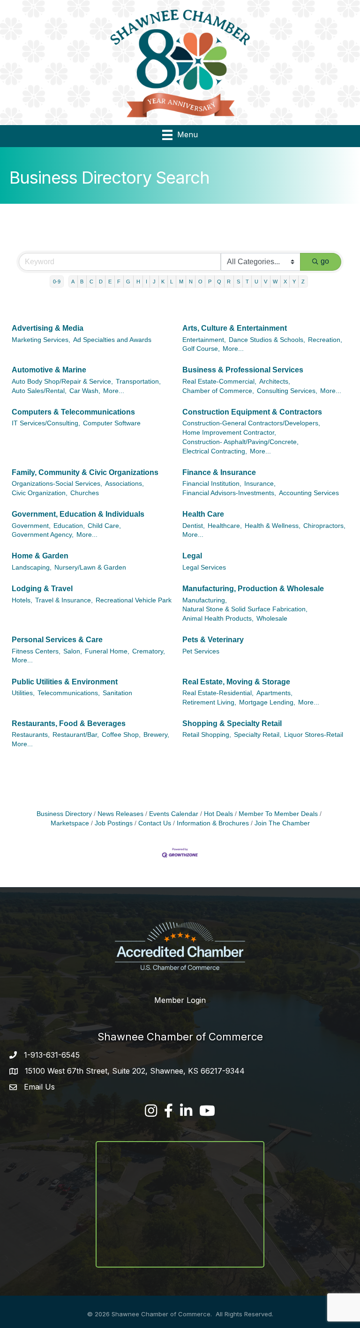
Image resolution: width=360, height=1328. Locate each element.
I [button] (146, 281)
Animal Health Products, (218, 618)
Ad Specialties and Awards (112, 339)
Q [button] (219, 281)
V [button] (265, 281)
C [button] (91, 281)
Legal (192, 556)
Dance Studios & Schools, (267, 339)
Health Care (203, 514)
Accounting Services (309, 493)
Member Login (180, 1000)
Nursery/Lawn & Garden (90, 567)
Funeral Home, (107, 651)
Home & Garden (40, 556)
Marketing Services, (41, 339)
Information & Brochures (213, 823)
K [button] (163, 281)
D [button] (101, 281)
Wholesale (271, 618)
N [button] (191, 281)
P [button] (209, 281)
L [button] (171, 281)
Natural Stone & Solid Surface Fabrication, (245, 609)
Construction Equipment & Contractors (252, 412)
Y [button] (294, 281)
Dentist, (193, 525)
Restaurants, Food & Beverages (69, 723)
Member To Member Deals (278, 813)
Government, (31, 525)
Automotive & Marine (49, 370)
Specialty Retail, (257, 734)
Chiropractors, (324, 525)
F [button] (118, 281)
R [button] (229, 281)
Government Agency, (43, 534)
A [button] (73, 281)
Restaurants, (31, 734)
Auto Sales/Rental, (39, 390)
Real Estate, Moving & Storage (236, 682)
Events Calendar (173, 813)
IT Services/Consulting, (46, 423)
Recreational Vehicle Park (134, 600)
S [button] (238, 281)
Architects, (274, 381)
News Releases (120, 813)
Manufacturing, (204, 600)
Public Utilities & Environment (65, 682)
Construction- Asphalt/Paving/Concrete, (240, 441)
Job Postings (114, 823)
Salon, (72, 651)
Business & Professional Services (242, 370)
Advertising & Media (47, 328)
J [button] (154, 281)
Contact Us (154, 823)
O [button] (200, 281)
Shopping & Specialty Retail (232, 723)
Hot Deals (218, 813)
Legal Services (204, 567)
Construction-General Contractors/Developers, (251, 423)
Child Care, (104, 525)
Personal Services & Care (57, 640)
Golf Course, (201, 348)
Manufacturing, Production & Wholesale (253, 589)
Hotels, (22, 600)
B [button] (81, 281)
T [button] (247, 281)
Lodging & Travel (42, 589)
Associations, (124, 483)
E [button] (110, 281)
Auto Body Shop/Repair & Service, (62, 381)
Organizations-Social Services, (57, 483)
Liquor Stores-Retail (313, 734)
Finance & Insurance (219, 472)
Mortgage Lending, (267, 702)
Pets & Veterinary (213, 640)
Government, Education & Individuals (78, 514)
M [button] (181, 281)
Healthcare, (225, 525)
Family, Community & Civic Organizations (85, 472)
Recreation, (325, 339)
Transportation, (138, 381)
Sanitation (117, 693)
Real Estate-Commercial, (219, 381)
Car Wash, (84, 390)
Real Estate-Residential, (218, 693)
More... (233, 348)
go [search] (325, 261)
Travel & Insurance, (64, 600)
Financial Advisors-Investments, (229, 493)
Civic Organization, (40, 493)
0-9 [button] (56, 281)
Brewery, (156, 734)
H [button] (138, 281)
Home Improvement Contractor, (229, 432)
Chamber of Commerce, (218, 390)
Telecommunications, (69, 693)
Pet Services (200, 651)
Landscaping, (32, 567)
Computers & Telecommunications (73, 412)
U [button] (256, 281)
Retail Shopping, (206, 734)
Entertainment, (204, 339)
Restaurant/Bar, (75, 734)
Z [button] (303, 281)
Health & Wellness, (272, 525)
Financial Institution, (211, 483)
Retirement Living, (209, 702)
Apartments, (274, 693)
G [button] (128, 281)
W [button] (275, 281)
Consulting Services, (287, 390)
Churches (84, 493)
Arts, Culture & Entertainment (234, 328)
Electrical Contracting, (214, 451)
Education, (69, 525)
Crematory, (148, 651)
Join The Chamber (282, 823)
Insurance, (260, 483)
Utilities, (23, 693)
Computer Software (112, 423)
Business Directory (64, 813)
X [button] (285, 281)
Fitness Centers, (36, 651)
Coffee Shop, (121, 734)
